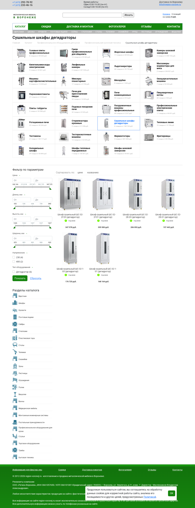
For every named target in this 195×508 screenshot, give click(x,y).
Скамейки (123, 32)
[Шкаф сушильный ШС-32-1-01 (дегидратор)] (103, 248)
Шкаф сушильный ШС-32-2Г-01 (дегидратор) (103, 215)
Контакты (173, 26)
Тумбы (21, 450)
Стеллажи (87, 32)
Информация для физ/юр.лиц (27, 470)
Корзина (166, 14)
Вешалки (176, 32)
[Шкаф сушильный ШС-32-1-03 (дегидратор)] (70, 248)
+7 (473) (22, 2)
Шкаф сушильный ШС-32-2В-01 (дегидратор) (168, 215)
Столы (99, 32)
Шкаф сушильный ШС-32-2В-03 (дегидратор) (135, 215)
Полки (21, 387)
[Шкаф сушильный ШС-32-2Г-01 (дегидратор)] (103, 194)
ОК (171, 493)
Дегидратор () (24, 271)
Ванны (21, 401)
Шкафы (31, 32)
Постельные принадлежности (31, 422)
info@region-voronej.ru (170, 4)
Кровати (42, 32)
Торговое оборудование (29, 443)
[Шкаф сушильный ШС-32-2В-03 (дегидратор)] (135, 194)
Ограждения (161, 32)
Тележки (110, 32)
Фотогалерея (117, 26)
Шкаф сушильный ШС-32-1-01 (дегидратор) (103, 270)
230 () (19, 257)
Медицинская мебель (28, 408)
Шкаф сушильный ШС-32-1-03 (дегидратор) (70, 270)
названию (93, 172)
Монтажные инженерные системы (33, 415)
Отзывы (146, 26)
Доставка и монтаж (80, 26)
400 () (19, 261)
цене (80, 172)
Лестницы (146, 32)
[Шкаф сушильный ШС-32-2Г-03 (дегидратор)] (70, 194)
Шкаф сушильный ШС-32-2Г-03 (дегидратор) (70, 215)
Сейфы (74, 32)
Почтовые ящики (58, 32)
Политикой (150, 496)
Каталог (20, 26)
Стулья (22, 436)
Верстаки (19, 32)
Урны (134, 32)
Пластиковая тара (27, 338)
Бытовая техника (26, 457)
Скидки (46, 26)
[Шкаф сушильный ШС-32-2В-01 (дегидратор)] (168, 194)
